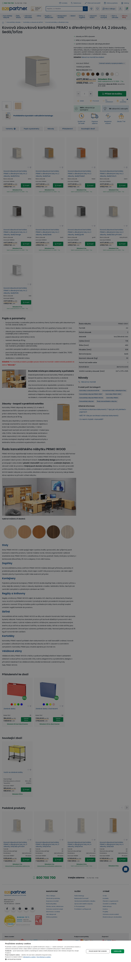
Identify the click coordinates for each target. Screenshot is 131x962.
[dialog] (65, 951)
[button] (44, 959)
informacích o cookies (29, 957)
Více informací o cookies (43, 957)
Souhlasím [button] (117, 951)
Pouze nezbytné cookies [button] (98, 951)
